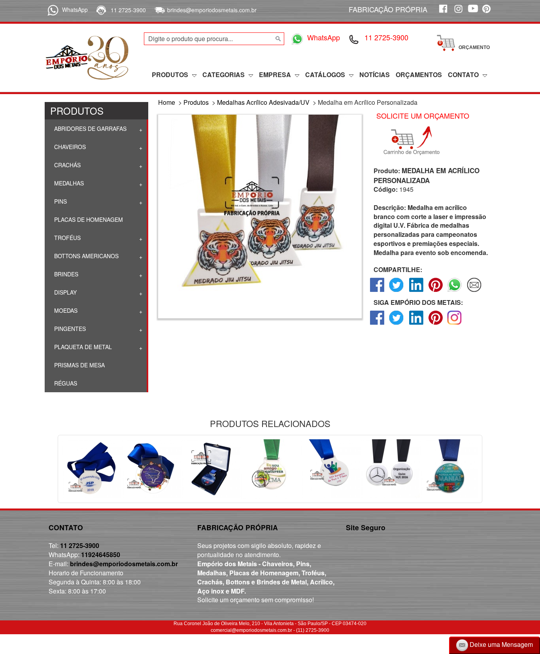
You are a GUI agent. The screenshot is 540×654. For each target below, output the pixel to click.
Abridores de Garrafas (90, 128)
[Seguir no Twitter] (396, 324)
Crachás (67, 165)
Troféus (67, 238)
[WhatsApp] (52, 9)
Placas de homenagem (88, 219)
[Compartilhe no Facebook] (377, 291)
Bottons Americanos (86, 256)
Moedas (65, 310)
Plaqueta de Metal (82, 347)
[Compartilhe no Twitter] (396, 291)
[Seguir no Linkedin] (416, 324)
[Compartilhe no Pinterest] (435, 291)
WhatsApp (75, 9)
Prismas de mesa (79, 365)
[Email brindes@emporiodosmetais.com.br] (158, 10)
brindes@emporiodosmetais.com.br (212, 10)
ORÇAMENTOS (419, 74)
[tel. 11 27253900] (100, 10)
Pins (60, 201)
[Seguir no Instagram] (454, 324)
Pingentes (69, 329)
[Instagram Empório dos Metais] (457, 12)
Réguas (65, 383)
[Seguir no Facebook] (377, 324)
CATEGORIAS (223, 74)
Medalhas (68, 183)
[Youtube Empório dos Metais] (472, 12)
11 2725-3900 (128, 10)
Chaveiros (69, 147)
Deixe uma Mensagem (500, 644)
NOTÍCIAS (374, 74)
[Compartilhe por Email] (474, 291)
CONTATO (463, 74)
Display (65, 292)
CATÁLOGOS (325, 74)
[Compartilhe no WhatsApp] (454, 291)
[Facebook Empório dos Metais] (442, 12)
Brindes (65, 274)
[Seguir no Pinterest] (435, 324)
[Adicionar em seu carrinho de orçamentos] (415, 141)
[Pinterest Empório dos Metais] (487, 12)
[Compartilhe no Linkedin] (416, 291)
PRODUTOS (170, 74)
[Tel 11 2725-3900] (354, 38)
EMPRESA (275, 74)
